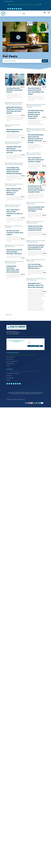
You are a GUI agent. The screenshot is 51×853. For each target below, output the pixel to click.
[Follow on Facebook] (8, 9)
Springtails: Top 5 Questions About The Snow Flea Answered (35, 285)
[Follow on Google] (19, 9)
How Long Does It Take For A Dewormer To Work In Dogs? (36, 159)
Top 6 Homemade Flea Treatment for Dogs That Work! (36, 209)
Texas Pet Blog (30, 361)
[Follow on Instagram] (12, 9)
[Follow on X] (10, 9)
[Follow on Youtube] (21, 9)
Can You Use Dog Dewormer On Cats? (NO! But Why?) (35, 266)
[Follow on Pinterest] (16, 9)
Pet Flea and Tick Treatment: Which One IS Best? (14, 232)
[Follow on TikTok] (14, 9)
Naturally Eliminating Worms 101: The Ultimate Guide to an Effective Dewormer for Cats (35, 138)
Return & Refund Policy (12, 361)
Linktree (29, 363)
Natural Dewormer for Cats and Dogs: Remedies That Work (14, 251)
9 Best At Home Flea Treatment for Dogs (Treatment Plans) (35, 228)
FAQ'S (7, 365)
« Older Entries (8, 314)
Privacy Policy (9, 359)
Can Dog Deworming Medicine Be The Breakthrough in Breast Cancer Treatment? (35, 114)
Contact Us (29, 359)
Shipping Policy (10, 363)
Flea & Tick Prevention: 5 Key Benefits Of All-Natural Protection (36, 247)
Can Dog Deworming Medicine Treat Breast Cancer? (14, 90)
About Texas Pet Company (33, 356)
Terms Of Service (10, 356)
